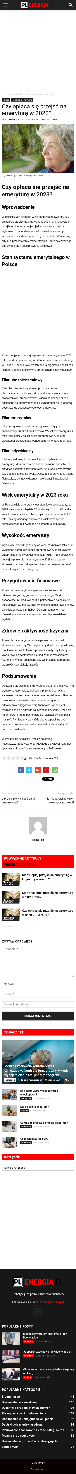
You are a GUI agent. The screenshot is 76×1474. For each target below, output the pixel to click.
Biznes (24, 1110)
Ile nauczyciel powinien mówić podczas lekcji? (60, 800)
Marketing (26, 1126)
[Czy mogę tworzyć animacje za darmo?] (9, 1126)
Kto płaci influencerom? (34, 1106)
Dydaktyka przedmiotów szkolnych (26, 1408)
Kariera (6, 100)
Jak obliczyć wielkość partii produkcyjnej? (18, 800)
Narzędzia (10, 1080)
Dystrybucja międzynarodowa (22, 1424)
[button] (71, 5)
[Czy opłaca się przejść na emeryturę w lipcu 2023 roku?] (11, 915)
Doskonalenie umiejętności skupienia (27, 1419)
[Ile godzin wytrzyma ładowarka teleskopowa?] (9, 1094)
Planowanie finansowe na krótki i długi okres (33, 1430)
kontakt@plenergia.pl (51, 1301)
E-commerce (11, 1396)
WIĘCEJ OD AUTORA (19, 864)
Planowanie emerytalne (22, 100)
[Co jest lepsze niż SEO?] (9, 1142)
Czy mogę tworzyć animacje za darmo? (44, 1122)
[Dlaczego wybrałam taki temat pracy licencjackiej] (11, 1338)
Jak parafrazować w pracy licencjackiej (47, 1351)
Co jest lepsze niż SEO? (34, 1138)
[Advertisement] (38, 50)
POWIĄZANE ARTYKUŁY (22, 858)
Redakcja (13, 119)
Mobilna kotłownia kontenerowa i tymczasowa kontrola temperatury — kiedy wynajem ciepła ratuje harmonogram (36, 1070)
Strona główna (9, 94)
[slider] (13, 758)
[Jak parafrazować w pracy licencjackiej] (11, 1356)
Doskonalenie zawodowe (19, 1402)
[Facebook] (38, 1312)
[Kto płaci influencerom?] (9, 1110)
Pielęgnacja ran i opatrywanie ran (25, 1413)
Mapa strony (38, 1463)
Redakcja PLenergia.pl (30, 1079)
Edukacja (28, 1341)
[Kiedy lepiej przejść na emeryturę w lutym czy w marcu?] (11, 879)
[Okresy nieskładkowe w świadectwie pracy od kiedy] (11, 1374)
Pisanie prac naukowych (18, 1435)
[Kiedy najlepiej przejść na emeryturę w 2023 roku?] (11, 897)
